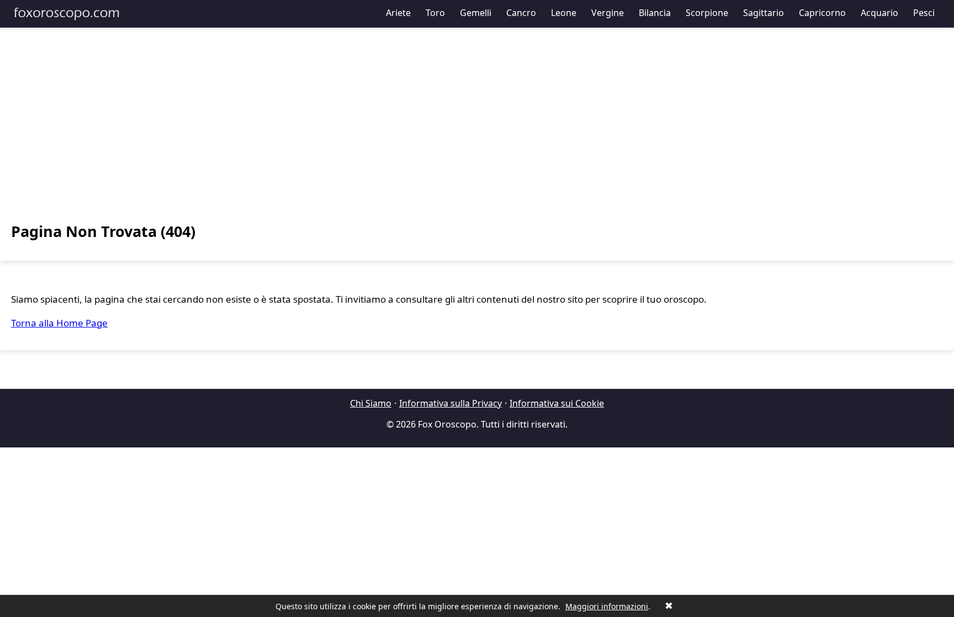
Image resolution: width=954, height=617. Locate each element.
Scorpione (707, 13)
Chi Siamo (370, 403)
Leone (563, 13)
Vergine (607, 13)
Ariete (398, 13)
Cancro (521, 13)
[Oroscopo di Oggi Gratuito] (66, 14)
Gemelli (475, 13)
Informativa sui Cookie (557, 403)
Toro (435, 13)
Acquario (879, 13)
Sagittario (763, 13)
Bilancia (655, 13)
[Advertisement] (477, 118)
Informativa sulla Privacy (450, 403)
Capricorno (822, 13)
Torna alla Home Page (59, 323)
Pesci (924, 13)
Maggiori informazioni (606, 606)
